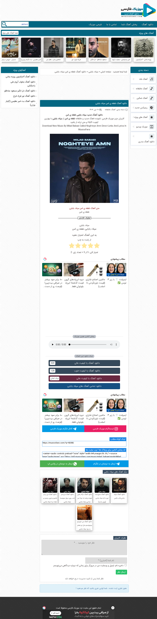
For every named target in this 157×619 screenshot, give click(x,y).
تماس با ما (111, 24)
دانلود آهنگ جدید (95, 115)
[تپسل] (44, 607)
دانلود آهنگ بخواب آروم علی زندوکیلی (23, 83)
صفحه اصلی (106, 71)
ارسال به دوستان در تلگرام (104, 463)
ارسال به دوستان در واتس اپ (60, 463)
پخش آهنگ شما (129, 24)
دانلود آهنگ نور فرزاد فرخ (24, 96)
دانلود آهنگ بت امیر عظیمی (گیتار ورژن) (20, 103)
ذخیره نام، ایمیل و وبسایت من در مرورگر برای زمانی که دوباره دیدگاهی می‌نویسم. (88, 565)
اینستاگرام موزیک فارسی (103, 428)
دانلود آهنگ (147, 24)
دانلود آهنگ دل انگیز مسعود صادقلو (19, 90)
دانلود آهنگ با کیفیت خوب (75, 371)
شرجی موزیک (95, 24)
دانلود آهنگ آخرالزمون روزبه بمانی (20, 76)
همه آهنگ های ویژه (10, 32)
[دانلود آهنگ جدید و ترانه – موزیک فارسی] (138, 18)
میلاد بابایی (93, 71)
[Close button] (112, 607)
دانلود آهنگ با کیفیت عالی (75, 363)
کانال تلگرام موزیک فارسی (61, 428)
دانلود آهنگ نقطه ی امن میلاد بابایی (111, 103)
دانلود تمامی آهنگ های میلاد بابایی (84, 386)
